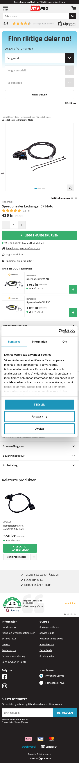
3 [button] (43, 188)
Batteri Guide (47, 644)
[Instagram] (20, 686)
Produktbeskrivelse (15, 326)
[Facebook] (20, 676)
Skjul (68, 103)
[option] (40, 157)
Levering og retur (13, 456)
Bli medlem (65, 712)
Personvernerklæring (13, 656)
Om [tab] (64, 341)
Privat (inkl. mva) (54, 675)
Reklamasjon (9, 650)
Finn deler (39, 94)
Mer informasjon (16, 557)
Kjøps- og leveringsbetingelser (18, 632)
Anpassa (37, 416)
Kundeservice (9, 627)
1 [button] (35, 188)
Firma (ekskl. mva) (55, 682)
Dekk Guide (46, 650)
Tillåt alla (39, 404)
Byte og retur (9, 638)
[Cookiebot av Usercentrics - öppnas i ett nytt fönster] (59, 331)
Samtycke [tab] (14, 341)
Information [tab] (39, 341)
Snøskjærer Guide (49, 627)
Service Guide (47, 632)
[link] (39, 605)
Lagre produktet (15, 254)
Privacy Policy (8, 722)
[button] (39, 23)
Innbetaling (10, 465)
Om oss (6, 644)
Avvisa (39, 428)
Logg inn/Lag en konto (14, 661)
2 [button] (39, 188)
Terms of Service (21, 722)
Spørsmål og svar (13, 446)
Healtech (8, 202)
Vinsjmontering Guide (51, 638)
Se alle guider (47, 656)
